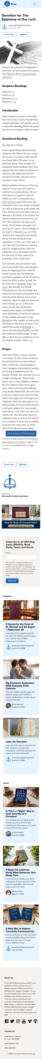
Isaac (29, 283)
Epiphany (23, 34)
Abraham (21, 283)
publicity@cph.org (11, 1043)
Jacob (4, 286)
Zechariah (26, 326)
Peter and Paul (9, 201)
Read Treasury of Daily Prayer (21, 433)
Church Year (9, 34)
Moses (19, 310)
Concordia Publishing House (20, 25)
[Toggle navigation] (34, 4)
